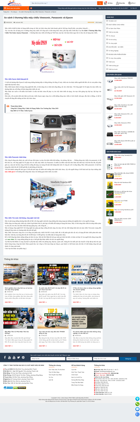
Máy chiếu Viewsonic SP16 (122, 123)
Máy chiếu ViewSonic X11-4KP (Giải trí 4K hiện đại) (123, 105)
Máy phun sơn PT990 (120, 200)
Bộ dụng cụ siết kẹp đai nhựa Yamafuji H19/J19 (123, 192)
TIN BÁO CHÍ (112, 21)
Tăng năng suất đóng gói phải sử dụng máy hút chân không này (66, 8)
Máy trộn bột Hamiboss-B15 (122, 182)
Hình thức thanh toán (77, 372)
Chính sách (74, 374)
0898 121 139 (108, 392)
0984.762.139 (104, 389)
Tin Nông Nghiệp (113, 50)
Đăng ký (128, 359)
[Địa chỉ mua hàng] (137, 399)
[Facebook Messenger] (137, 409)
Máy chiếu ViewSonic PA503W (123, 78)
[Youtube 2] (14, 357)
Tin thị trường (112, 39)
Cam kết (73, 369)
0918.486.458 (103, 380)
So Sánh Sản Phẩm (114, 28)
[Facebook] (4, 357)
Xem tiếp (8, 302)
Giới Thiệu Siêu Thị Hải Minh (57, 369)
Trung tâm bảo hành (77, 382)
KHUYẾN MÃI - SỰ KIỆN (115, 47)
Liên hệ (51, 380)
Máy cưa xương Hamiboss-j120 (123, 209)
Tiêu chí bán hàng (54, 372)
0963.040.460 (105, 385)
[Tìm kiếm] (100, 3)
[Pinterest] (23, 357)
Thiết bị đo (111, 62)
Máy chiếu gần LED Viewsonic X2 (124, 96)
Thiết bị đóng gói (113, 65)
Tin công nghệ (112, 43)
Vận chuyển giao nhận (55, 374)
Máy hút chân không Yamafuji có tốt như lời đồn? (103, 8)
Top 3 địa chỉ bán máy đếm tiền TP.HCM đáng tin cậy (52, 332)
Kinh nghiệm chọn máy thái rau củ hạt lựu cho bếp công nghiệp (18, 288)
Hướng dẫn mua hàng (77, 380)
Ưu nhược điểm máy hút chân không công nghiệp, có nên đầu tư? (87, 332)
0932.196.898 (114, 378)
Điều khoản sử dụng (77, 385)
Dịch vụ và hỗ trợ (76, 377)
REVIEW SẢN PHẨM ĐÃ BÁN (117, 54)
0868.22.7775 (105, 384)
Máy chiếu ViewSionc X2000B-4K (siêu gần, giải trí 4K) (124, 132)
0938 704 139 (104, 391)
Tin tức (51, 377)
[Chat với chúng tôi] (137, 414)
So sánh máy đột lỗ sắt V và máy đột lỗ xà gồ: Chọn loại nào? (52, 288)
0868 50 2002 (108, 394)
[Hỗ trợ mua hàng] (137, 404)
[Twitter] (18, 357)
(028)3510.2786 (123, 378)
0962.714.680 (111, 380)
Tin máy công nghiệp (114, 58)
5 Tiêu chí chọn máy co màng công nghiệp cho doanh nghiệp (87, 288)
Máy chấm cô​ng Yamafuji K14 (123, 155)
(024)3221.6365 (120, 380)
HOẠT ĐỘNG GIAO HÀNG (116, 24)
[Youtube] (9, 357)
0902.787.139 (106, 378)
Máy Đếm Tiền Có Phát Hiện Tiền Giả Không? (17, 332)
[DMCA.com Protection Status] (19, 387)
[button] (132, 3)
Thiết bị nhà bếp (113, 32)
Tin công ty (111, 36)
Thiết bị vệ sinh (113, 69)
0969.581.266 (104, 387)
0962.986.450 (104, 382)
